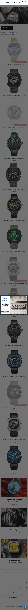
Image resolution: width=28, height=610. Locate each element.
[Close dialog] (26, 297)
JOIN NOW (5, 311)
